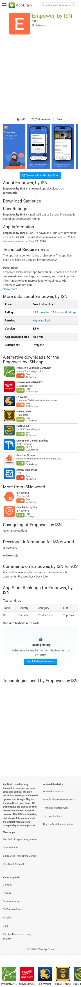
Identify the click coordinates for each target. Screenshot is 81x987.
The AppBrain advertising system (17, 936)
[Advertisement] (40, 75)
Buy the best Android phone (58, 824)
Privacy (7, 893)
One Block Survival (13, 864)
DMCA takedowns (13, 909)
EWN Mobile (23, 426)
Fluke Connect (24, 411)
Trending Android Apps (56, 807)
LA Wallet (21, 397)
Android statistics (53, 791)
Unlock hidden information (40, 661)
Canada (23, 615)
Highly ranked (41, 320)
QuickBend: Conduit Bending (32, 440)
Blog (5, 926)
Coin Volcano (10, 847)
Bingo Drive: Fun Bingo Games (20, 855)
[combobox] (56, 5)
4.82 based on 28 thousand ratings (54, 312)
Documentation (11, 901)
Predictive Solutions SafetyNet (33, 367)
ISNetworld (22, 493)
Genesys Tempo (25, 455)
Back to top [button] (72, 954)
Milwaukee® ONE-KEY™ (29, 382)
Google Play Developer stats (59, 799)
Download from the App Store (41, 175)
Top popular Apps (53, 816)
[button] (40, 555)
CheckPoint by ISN (26, 507)
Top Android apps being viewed (20, 839)
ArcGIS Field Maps (26, 469)
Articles (7, 917)
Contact (7, 884)
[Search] (74, 5)
